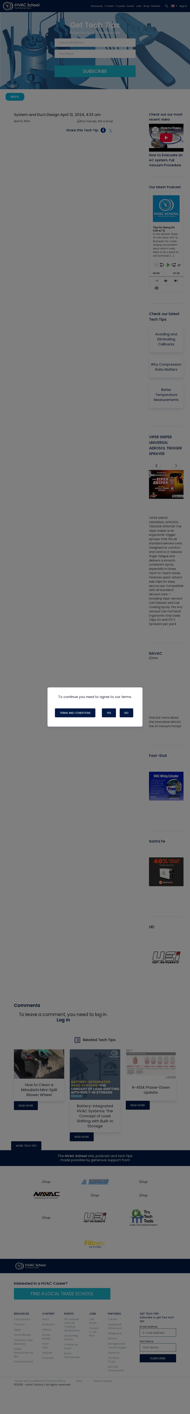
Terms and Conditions (75, 713)
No (126, 713)
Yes (109, 713)
